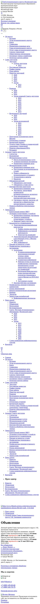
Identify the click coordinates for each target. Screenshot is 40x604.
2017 (19, 110)
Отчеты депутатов (20, 63)
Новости (12, 302)
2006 (19, 337)
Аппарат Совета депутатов (15, 152)
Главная (8, 357)
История (12, 38)
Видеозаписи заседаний (18, 113)
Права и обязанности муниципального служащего (24, 174)
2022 (19, 85)
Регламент (13, 150)
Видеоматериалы (15, 308)
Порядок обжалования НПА (19, 148)
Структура (13, 154)
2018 (19, 108)
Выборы (12, 292)
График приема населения (27, 229)
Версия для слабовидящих (10, 23)
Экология (12, 294)
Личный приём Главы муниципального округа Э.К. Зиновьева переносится (19, 516)
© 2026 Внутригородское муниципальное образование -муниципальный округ (12, 551)
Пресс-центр (9, 300)
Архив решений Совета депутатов (26, 96)
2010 (19, 329)
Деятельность (10, 210)
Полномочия (14, 156)
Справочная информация (27, 260)
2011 (19, 327)
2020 (19, 104)
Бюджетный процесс (16, 142)
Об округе (9, 36)
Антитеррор (18, 250)
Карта (11, 42)
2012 (19, 325)
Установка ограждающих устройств (22, 213)
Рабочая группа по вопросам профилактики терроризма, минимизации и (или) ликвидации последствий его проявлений (28, 265)
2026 (15, 75)
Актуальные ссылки (25, 281)
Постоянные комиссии (17, 67)
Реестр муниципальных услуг (24, 160)
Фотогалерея (14, 306)
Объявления (13, 304)
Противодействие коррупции (20, 187)
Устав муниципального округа (20, 40)
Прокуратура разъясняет (27, 235)
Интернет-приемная (8, 21)
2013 (19, 323)
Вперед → (11, 547)
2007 (19, 335)
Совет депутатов (11, 60)
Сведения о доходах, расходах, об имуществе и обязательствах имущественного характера (26, 202)
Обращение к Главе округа (23, 185)
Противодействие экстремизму (25, 283)
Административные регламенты (25, 161)
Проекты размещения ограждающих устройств (23, 218)
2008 (19, 333)
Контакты (8, 344)
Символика (13, 44)
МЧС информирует (21, 242)
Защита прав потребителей (19, 296)
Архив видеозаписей (21, 121)
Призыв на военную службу (19, 244)
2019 (19, 106)
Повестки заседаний (16, 73)
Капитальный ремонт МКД (19, 212)
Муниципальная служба (18, 165)
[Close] (2, 33)
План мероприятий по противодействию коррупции (24, 197)
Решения (12, 88)
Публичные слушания (17, 140)
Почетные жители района (18, 58)
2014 (19, 111)
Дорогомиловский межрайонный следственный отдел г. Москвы (26, 237)
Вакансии (17, 179)
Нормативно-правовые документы (26, 215)
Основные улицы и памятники (20, 56)
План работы (14, 71)
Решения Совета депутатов (23, 221)
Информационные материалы (24, 298)
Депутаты (13, 61)
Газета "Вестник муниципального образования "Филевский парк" (21, 311)
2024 (15, 79)
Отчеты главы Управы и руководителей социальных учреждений (23, 145)
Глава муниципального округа (20, 48)
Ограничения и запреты (22, 177)
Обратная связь (6, 354)
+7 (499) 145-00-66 (8, 585)
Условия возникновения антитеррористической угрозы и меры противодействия (27, 255)
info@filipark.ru (6, 582)
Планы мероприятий (17, 288)
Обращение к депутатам (22, 183)
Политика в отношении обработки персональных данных (13, 567)
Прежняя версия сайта (9, 591)
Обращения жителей (16, 181)
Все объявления (6, 545)
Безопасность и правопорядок (20, 223)
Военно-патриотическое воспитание (22, 290)
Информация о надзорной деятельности (27, 232)
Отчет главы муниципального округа (23, 50)
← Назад (4, 547)
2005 (19, 339)
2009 (19, 331)
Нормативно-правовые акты (19, 46)
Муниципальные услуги (18, 158)
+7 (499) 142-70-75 (8, 587)
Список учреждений (16, 52)
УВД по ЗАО (18, 240)
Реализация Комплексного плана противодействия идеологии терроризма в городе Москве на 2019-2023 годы (28, 275)
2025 (15, 77)
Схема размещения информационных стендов (22, 494)
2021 (19, 86)
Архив (16, 83)
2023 (19, 65)
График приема (14, 69)
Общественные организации (19, 54)
